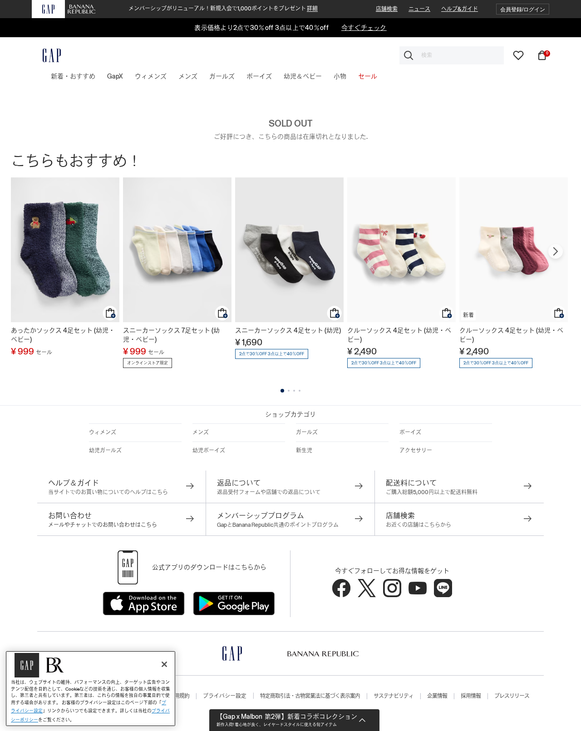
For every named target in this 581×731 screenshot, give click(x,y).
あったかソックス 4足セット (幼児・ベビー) (63, 335)
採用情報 (471, 696)
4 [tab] (299, 391)
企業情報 (437, 696)
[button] (523, 9)
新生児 (304, 450)
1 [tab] (282, 390)
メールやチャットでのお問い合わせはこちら (102, 525)
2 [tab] (289, 391)
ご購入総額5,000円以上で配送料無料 (432, 492)
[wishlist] (518, 55)
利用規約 (179, 696)
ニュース (419, 9)
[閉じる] (164, 664)
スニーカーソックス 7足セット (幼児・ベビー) (171, 335)
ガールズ (307, 432)
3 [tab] (294, 391)
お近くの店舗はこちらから (418, 525)
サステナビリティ (394, 696)
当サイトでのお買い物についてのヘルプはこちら (108, 492)
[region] (90, 688)
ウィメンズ (102, 432)
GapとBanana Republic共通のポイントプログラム (278, 525)
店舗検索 (387, 9)
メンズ (200, 432)
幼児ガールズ (105, 450)
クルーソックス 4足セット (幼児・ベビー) (399, 335)
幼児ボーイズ (208, 450)
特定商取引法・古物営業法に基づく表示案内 (310, 696)
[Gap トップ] (46, 55)
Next (555, 251)
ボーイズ (410, 432)
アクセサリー (415, 450)
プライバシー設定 (224, 696)
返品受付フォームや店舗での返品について (268, 492)
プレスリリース (511, 696)
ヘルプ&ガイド (459, 9)
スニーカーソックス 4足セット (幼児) (288, 330)
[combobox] (451, 55)
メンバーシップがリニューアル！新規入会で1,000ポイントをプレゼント (223, 8)
